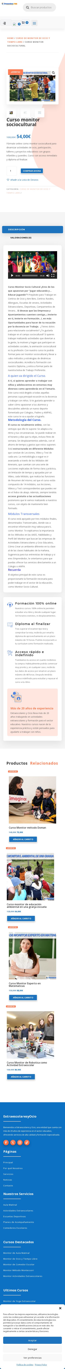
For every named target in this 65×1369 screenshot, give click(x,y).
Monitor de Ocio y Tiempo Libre (20, 1258)
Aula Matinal (10, 1204)
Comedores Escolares (15, 1227)
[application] (32, 265)
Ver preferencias (33, 1357)
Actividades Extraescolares (18, 1210)
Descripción (16, 229)
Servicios (8, 1174)
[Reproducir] (12, 275)
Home (10, 38)
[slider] (30, 275)
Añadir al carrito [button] (23, 839)
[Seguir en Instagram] (20, 1142)
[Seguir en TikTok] (27, 1142)
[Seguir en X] (13, 1142)
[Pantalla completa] (52, 275)
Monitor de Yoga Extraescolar (19, 1301)
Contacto (8, 1185)
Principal (8, 1162)
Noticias (7, 1179)
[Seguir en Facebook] (6, 1142)
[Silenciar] (47, 275)
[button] (60, 1308)
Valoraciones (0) (21, 238)
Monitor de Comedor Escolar (19, 1264)
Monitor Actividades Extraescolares (22, 1276)
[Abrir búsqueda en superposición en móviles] (39, 7)
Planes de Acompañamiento (18, 1222)
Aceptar (32, 1340)
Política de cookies (25, 1364)
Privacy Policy (41, 1364)
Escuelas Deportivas (14, 1216)
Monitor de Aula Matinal (16, 1253)
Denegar (32, 1349)
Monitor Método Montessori (18, 1270)
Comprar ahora (32, 170)
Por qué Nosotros (13, 1168)
